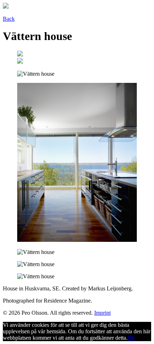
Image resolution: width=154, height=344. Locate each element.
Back (9, 19)
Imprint (102, 313)
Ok (131, 338)
